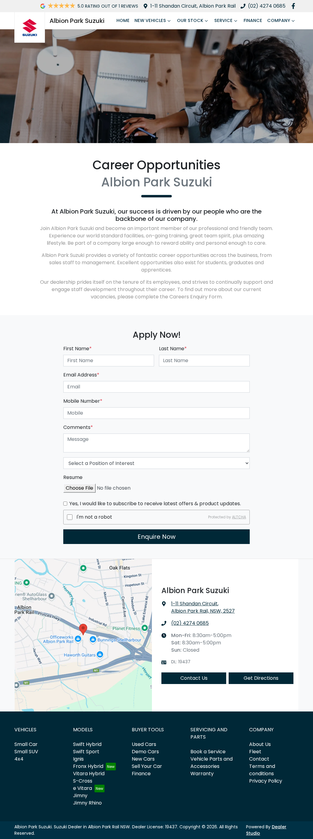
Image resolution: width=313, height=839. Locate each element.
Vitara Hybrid (89, 773)
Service (223, 20)
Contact (259, 758)
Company (278, 20)
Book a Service (208, 751)
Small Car (26, 744)
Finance (253, 20)
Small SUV (26, 751)
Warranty (202, 773)
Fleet (255, 751)
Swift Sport (86, 751)
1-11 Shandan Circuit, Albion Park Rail (193, 5)
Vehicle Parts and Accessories (211, 762)
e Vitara (82, 788)
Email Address (81, 374)
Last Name (173, 348)
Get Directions (261, 678)
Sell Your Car (147, 766)
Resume (73, 477)
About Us (260, 744)
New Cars (143, 758)
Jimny (80, 795)
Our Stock (190, 20)
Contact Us (194, 678)
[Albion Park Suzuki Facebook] (294, 6)
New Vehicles (150, 20)
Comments (78, 427)
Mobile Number (82, 401)
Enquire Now (156, 536)
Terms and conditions (262, 770)
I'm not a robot (94, 516)
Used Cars (144, 744)
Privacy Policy (265, 780)
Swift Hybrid (87, 744)
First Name (77, 348)
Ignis (78, 758)
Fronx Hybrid (88, 766)
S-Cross (82, 780)
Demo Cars (145, 751)
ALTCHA (239, 517)
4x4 (19, 758)
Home (123, 20)
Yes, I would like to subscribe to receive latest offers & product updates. (155, 503)
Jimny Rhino (87, 802)
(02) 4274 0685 (266, 5)
